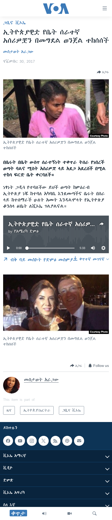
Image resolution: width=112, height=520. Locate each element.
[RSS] (55, 441)
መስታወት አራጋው (18, 51)
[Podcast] (67, 441)
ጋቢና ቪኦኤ (14, 22)
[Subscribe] (79, 441)
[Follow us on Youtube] (20, 441)
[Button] (103, 72)
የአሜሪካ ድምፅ (26, 231)
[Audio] (44, 513)
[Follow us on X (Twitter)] (43, 441)
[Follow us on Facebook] (8, 441)
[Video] (69, 513)
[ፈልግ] (94, 513)
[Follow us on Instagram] (32, 441)
